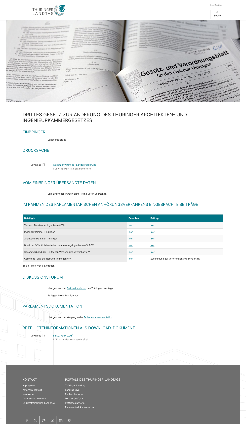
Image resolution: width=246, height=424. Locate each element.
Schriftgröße (216, 5)
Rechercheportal (74, 394)
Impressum (29, 385)
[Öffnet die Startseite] (49, 16)
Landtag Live (72, 389)
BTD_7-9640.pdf (63, 335)
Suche (217, 15)
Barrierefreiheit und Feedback (39, 402)
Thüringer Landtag (75, 385)
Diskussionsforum (76, 288)
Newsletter (28, 394)
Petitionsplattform (75, 402)
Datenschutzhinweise (34, 398)
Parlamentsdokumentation (98, 317)
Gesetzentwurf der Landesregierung (74, 164)
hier (131, 225)
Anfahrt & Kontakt (32, 389)
